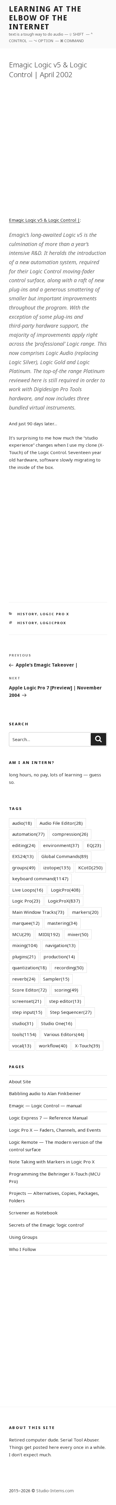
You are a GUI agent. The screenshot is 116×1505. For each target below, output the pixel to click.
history (27, 623)
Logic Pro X (55, 614)
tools (24, 1034)
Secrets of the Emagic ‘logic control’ (46, 1225)
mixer (78, 934)
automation (28, 834)
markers (85, 912)
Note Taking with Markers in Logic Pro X (52, 1162)
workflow (53, 1046)
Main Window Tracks (38, 912)
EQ (94, 845)
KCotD (90, 867)
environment (61, 845)
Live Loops (27, 890)
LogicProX (53, 623)
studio (22, 1023)
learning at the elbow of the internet (45, 17)
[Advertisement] (58, 146)
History (27, 614)
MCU (21, 934)
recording (69, 967)
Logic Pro (26, 901)
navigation (60, 945)
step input (27, 1012)
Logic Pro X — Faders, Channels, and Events (55, 1130)
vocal (21, 1046)
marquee (26, 923)
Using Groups (23, 1237)
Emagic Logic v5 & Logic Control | (44, 220)
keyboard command (40, 878)
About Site (20, 1081)
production (59, 957)
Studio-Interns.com (55, 1490)
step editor (65, 1001)
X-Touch (87, 1046)
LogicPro (65, 890)
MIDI (49, 934)
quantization (29, 967)
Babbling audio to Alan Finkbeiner (45, 1093)
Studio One (56, 1023)
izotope (56, 867)
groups (23, 867)
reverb (23, 979)
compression (70, 834)
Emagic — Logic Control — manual (45, 1105)
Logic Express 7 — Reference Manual (48, 1118)
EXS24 (23, 856)
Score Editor (29, 990)
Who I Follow (22, 1249)
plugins (24, 957)
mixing (24, 945)
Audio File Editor (61, 823)
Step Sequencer (71, 1012)
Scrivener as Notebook (33, 1213)
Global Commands (64, 856)
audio (22, 823)
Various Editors (64, 1034)
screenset (26, 1001)
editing (23, 845)
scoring (66, 990)
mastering (62, 923)
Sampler (56, 979)
